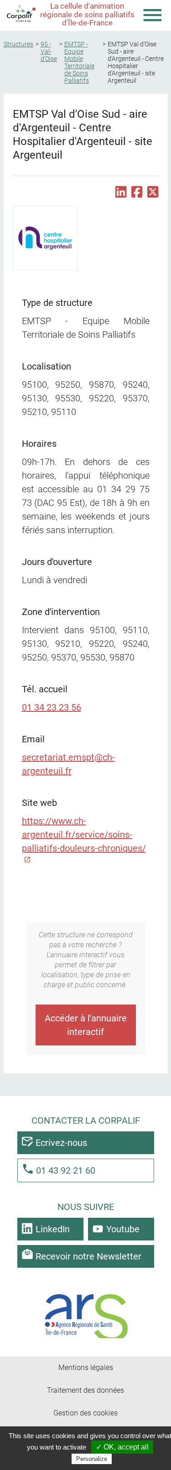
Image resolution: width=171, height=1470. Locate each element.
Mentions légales (85, 1367)
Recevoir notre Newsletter (88, 1256)
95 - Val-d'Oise (49, 51)
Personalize (91, 1458)
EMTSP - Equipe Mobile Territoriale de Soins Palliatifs (79, 62)
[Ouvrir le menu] (152, 16)
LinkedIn (53, 1229)
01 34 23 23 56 (51, 707)
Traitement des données (85, 1390)
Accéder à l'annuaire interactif (86, 1025)
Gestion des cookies (85, 1413)
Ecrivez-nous (61, 1142)
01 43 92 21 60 (65, 1170)
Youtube (123, 1229)
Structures (18, 44)
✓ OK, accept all (122, 1447)
